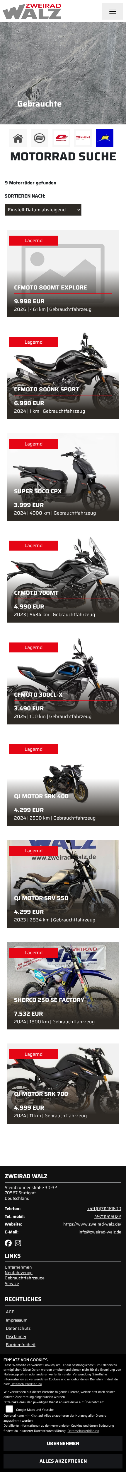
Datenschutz (18, 1328)
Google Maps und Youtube (35, 1409)
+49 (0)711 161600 (104, 1208)
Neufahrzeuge (19, 1272)
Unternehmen (18, 1267)
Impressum (17, 1320)
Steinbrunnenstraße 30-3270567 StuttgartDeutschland (31, 1193)
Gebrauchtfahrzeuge (25, 1278)
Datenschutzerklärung (26, 1384)
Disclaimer (16, 1336)
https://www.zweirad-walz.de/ (92, 1224)
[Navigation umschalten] (113, 11)
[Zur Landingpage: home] (18, 138)
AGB (10, 1312)
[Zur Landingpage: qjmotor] (61, 138)
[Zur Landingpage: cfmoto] (39, 138)
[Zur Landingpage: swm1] (83, 138)
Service (12, 1283)
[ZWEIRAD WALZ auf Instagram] (19, 1244)
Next (118, 139)
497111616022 (107, 1216)
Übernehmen (63, 1443)
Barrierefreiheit (20, 1344)
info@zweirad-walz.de (100, 1232)
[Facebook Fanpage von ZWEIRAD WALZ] (10, 1244)
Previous (8, 139)
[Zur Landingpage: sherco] (104, 138)
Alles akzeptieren (63, 1461)
